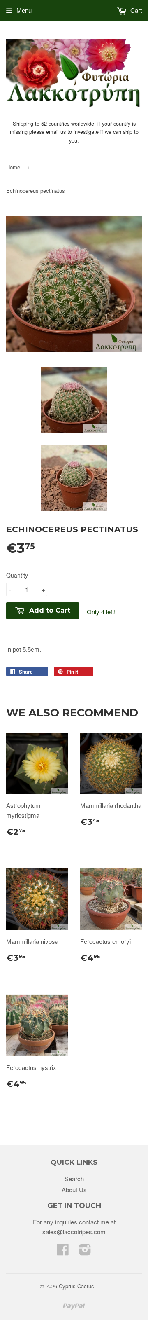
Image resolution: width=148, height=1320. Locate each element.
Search (74, 1178)
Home (13, 167)
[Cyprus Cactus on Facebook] (63, 1251)
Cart (135, 10)
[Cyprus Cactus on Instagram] (85, 1251)
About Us (74, 1189)
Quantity (17, 575)
